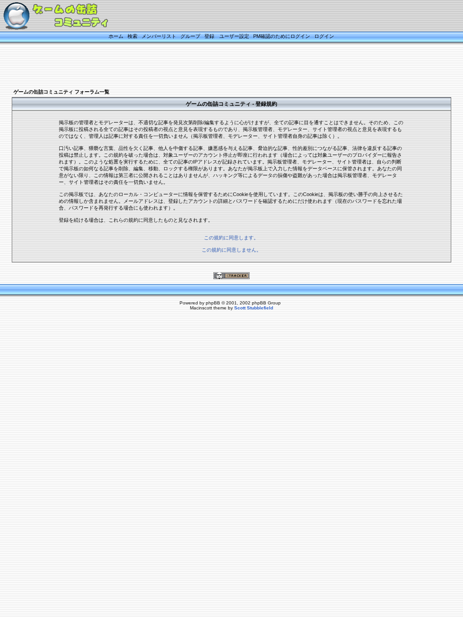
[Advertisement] (220, 66)
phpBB (213, 302)
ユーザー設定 (234, 36)
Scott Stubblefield (253, 307)
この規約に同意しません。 (231, 249)
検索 (132, 36)
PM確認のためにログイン (281, 36)
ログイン (324, 36)
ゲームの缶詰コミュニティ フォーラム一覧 (61, 91)
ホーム (116, 36)
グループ (190, 36)
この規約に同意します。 (231, 237)
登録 (209, 36)
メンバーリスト (159, 36)
